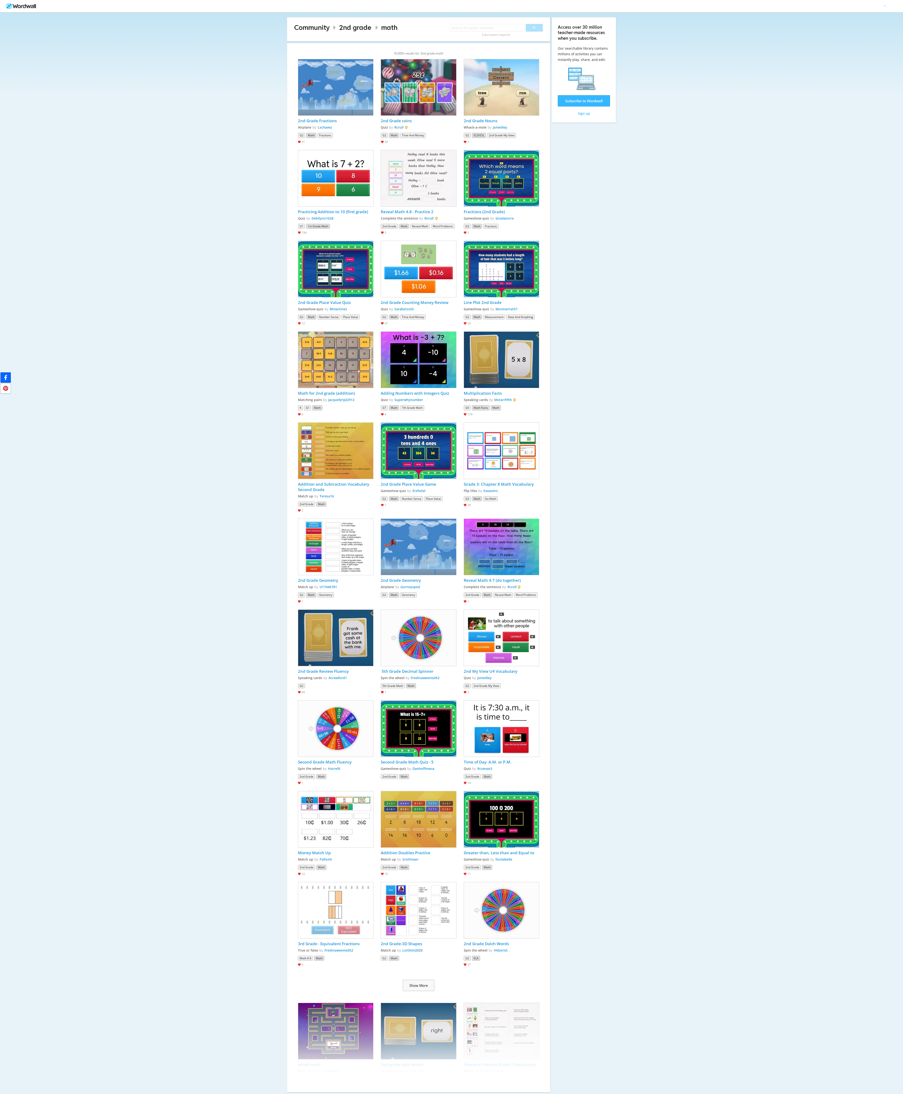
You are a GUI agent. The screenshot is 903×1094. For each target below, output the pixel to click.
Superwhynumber (408, 399)
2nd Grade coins (396, 120)
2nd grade (355, 27)
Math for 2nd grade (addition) (326, 393)
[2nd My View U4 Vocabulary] (501, 638)
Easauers (490, 490)
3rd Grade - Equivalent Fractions (329, 943)
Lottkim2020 (412, 950)
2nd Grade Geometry (318, 580)
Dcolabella (503, 859)
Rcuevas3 (484, 768)
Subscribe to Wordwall (584, 100)
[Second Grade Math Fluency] (336, 728)
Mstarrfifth (503, 399)
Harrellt (334, 768)
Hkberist (501, 950)
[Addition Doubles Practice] (418, 819)
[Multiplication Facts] (501, 359)
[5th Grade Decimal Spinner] (418, 638)
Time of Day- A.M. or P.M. (487, 762)
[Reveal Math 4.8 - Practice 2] (418, 178)
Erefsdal (418, 490)
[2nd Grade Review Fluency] (336, 638)
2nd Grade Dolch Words (486, 943)
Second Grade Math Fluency (325, 762)
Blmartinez (338, 309)
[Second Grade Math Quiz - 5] (418, 728)
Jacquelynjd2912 (341, 399)
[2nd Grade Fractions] (336, 87)
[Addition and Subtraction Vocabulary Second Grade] (336, 450)
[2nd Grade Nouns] (501, 87)
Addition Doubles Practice (405, 852)
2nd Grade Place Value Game (408, 484)
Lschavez (325, 127)
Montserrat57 (506, 309)
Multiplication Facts (483, 393)
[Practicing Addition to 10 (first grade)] (336, 178)
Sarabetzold (404, 309)
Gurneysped (410, 587)
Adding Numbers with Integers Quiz (415, 393)
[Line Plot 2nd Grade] (501, 269)
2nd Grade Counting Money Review (414, 302)
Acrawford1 (338, 678)
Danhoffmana (423, 768)
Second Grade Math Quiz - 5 (407, 762)
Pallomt (326, 859)
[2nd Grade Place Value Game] (418, 450)
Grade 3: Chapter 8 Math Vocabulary (499, 484)
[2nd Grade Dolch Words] (501, 910)
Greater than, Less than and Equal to (499, 852)
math (389, 27)
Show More (418, 985)
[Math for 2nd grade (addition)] (336, 359)
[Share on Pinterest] (5, 388)
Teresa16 (327, 496)
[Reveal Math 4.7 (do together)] (501, 547)
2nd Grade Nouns (481, 120)
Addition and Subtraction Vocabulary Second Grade (334, 486)
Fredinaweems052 (425, 678)
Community (312, 27)
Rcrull (399, 127)
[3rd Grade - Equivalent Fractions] (336, 910)
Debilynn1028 (322, 218)
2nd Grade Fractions (318, 120)
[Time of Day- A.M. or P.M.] (501, 728)
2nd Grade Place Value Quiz (324, 302)
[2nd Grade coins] (418, 87)
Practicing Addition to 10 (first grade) (333, 211)
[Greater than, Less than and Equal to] (501, 819)
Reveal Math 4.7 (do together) (492, 580)
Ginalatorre (504, 218)
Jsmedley (500, 127)
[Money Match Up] (336, 819)
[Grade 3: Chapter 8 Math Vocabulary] (501, 450)
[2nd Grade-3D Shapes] (418, 910)
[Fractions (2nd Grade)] (501, 178)
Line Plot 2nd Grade (483, 302)
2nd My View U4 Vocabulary (491, 671)
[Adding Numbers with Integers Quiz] (418, 359)
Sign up (584, 113)
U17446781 (328, 587)
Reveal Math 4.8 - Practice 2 (407, 211)
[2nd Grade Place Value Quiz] (336, 269)
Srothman (410, 859)
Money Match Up (314, 852)
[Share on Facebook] (5, 377)
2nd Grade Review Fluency (323, 671)
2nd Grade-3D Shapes (401, 943)
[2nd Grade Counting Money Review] (418, 269)
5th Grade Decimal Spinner (407, 671)
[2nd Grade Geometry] (336, 547)
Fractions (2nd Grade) (484, 211)
